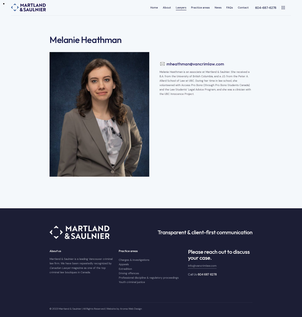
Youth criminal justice (132, 282)
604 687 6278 (207, 274)
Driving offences (129, 273)
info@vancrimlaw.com (202, 266)
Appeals (124, 264)
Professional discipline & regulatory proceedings (149, 277)
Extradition (125, 269)
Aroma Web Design (131, 308)
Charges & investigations (134, 260)
